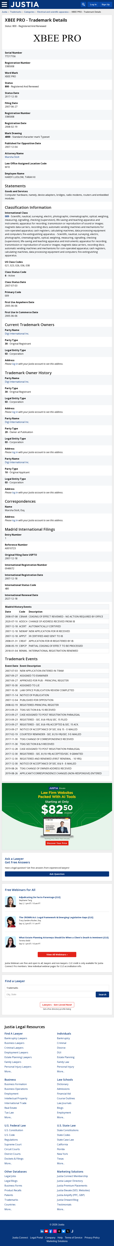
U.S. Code (9, 1135)
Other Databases (15, 1171)
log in (15, 363)
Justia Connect (20, 1237)
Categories (29, 12)
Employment (11, 1093)
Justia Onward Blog (67, 1199)
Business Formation (15, 1084)
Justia (4, 12)
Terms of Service (73, 1237)
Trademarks (15, 12)
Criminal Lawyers (13, 1047)
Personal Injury (65, 1066)
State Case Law (65, 1139)
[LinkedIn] (42, 1231)
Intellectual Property (15, 1098)
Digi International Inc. (17, 333)
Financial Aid (64, 1093)
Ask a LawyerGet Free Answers (17, 860)
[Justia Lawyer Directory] (72, 1231)
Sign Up (106, 4)
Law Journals (64, 1103)
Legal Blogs (11, 1180)
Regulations (11, 1139)
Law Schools (65, 1079)
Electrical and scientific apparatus (53, 12)
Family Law (63, 1062)
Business (10, 1079)
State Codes (63, 1135)
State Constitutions (68, 1130)
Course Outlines (66, 1098)
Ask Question (57, 873)
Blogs (60, 1107)
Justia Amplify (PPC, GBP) (71, 1195)
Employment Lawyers (16, 1052)
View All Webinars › (57, 954)
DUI (59, 1052)
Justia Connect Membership (72, 1176)
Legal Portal (36, 1237)
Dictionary (62, 1084)
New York (62, 1154)
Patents (8, 1195)
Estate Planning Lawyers (18, 1057)
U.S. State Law (66, 1125)
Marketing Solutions (70, 1171)
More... (8, 1071)
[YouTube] (46, 1231)
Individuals (64, 1033)
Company (50, 1237)
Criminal (61, 1043)
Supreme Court (13, 1144)
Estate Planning (66, 1057)
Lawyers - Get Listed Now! (57, 1004)
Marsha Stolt (12, 157)
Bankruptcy (63, 1038)
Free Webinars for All (20, 890)
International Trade (15, 1103)
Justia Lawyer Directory (70, 1180)
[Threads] (59, 1231)
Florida (61, 1149)
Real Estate (10, 1107)
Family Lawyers (12, 1062)
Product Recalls (12, 1190)
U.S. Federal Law (15, 1125)
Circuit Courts (12, 1149)
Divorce (61, 1047)
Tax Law (9, 1112)
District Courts (12, 1154)
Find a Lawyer (15, 981)
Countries (9, 1204)
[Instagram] (55, 1231)
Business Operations (16, 1089)
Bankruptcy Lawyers (15, 1038)
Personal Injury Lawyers (17, 1066)
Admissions (63, 1089)
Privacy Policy (92, 1237)
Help (60, 1237)
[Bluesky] (63, 1231)
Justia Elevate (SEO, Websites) (73, 1190)
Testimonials (64, 1204)
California (62, 1144)
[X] (68, 1231)
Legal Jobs (10, 1176)
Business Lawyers (14, 1043)
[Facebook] (50, 1231)
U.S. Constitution (13, 1130)
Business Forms (13, 1185)
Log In (93, 4)
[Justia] (25, 4)
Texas (60, 1158)
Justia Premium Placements (72, 1185)
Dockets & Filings (13, 1158)
